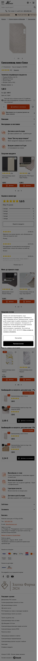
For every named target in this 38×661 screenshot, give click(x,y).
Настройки (18, 338)
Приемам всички (18, 343)
